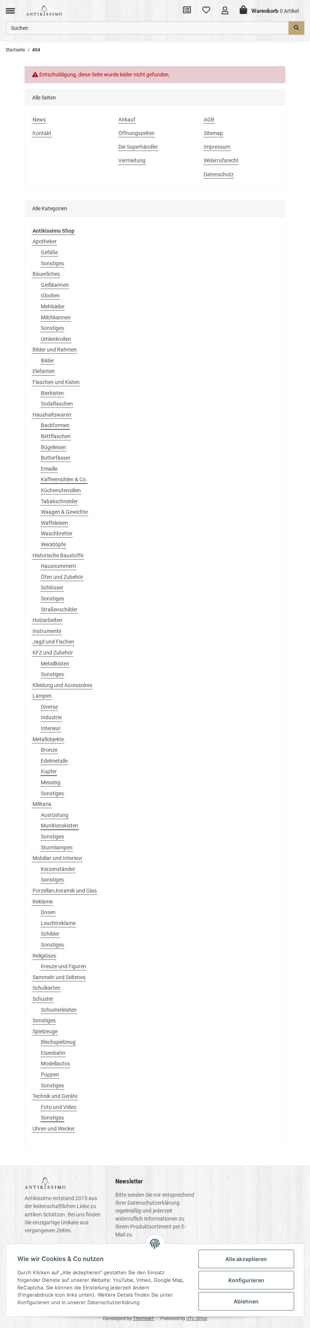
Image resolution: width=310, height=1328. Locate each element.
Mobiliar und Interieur (57, 858)
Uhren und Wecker (54, 1129)
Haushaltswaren (52, 415)
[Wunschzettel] (206, 11)
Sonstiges (52, 263)
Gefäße (49, 252)
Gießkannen (55, 285)
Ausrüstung (54, 815)
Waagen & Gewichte (64, 512)
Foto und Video (58, 1107)
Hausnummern (58, 566)
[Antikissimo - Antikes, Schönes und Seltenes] (44, 10)
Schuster (43, 999)
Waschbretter (57, 533)
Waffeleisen (54, 523)
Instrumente (47, 631)
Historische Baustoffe (58, 555)
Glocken (50, 295)
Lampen (42, 696)
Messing (50, 782)
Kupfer (49, 771)
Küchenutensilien (61, 490)
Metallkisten (55, 664)
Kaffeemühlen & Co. (64, 479)
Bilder (47, 361)
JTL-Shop (196, 1318)
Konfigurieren (246, 1280)
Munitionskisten (59, 826)
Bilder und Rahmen (55, 350)
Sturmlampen (57, 847)
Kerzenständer (58, 869)
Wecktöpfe (53, 544)
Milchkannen (56, 317)
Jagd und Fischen (53, 642)
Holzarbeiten (47, 620)
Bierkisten (52, 393)
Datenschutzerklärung (153, 1203)
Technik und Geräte (55, 1096)
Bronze (49, 750)
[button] (225, 10)
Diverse (49, 707)
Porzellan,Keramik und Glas (65, 891)
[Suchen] (296, 28)
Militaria (42, 804)
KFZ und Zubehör (53, 653)
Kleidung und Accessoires (62, 685)
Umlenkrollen (56, 339)
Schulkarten (46, 988)
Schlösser (52, 588)
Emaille (49, 469)
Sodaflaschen (57, 404)
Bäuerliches (46, 274)
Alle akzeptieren (246, 1259)
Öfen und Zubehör (62, 577)
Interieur (50, 728)
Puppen (50, 1074)
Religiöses (44, 956)
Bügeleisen (53, 447)
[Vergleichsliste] (187, 11)
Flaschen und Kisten (56, 382)
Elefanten (44, 371)
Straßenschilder (59, 609)
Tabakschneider (59, 501)
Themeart (144, 1318)
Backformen (55, 425)
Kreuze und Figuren (63, 966)
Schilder (50, 934)
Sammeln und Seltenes (59, 977)
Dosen (48, 912)
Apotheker (45, 241)
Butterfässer (55, 458)
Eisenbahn (53, 1053)
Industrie (51, 717)
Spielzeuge (45, 1031)
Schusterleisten (59, 1010)
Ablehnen (246, 1301)
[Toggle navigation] (10, 10)
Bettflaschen (56, 436)
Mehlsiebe (52, 306)
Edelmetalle (54, 761)
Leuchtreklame (58, 923)
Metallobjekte (48, 739)
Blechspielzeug (58, 1042)
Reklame (43, 902)
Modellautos (55, 1064)
